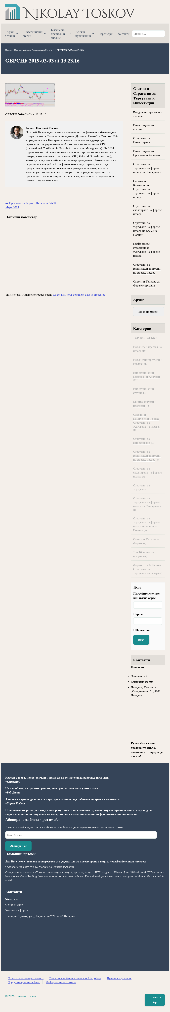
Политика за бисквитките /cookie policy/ (75, 978)
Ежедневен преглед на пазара (147, 349)
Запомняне (143, 630)
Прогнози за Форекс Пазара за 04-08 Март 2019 (34, 50)
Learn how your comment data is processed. (79, 294)
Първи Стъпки (10, 34)
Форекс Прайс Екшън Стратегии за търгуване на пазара (147, 569)
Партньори (106, 34)
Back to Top (157, 1000)
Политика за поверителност (25, 978)
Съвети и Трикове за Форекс (146, 541)
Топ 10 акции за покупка (143, 554)
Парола (138, 614)
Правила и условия (119, 978)
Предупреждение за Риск (24, 982)
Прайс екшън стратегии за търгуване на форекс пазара (146, 249)
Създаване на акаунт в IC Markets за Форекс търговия (39, 867)
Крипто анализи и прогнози (144, 404)
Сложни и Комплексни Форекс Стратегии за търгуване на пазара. (146, 420)
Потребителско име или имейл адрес (146, 595)
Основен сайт (139, 676)
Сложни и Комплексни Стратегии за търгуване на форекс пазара (146, 189)
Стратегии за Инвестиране (141, 140)
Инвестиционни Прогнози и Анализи (146, 153)
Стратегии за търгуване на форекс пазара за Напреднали (147, 168)
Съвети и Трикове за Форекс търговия (146, 283)
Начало (8, 50)
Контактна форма (142, 682)
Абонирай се (18, 846)
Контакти (123, 34)
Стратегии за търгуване (141, 487)
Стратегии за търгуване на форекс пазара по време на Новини (146, 229)
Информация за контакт (61, 982)
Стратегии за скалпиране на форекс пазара (147, 210)
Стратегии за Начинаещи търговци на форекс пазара (147, 268)
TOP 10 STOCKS (144, 338)
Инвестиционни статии (33, 34)
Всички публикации (83, 34)
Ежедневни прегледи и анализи (58, 34)
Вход (141, 639)
